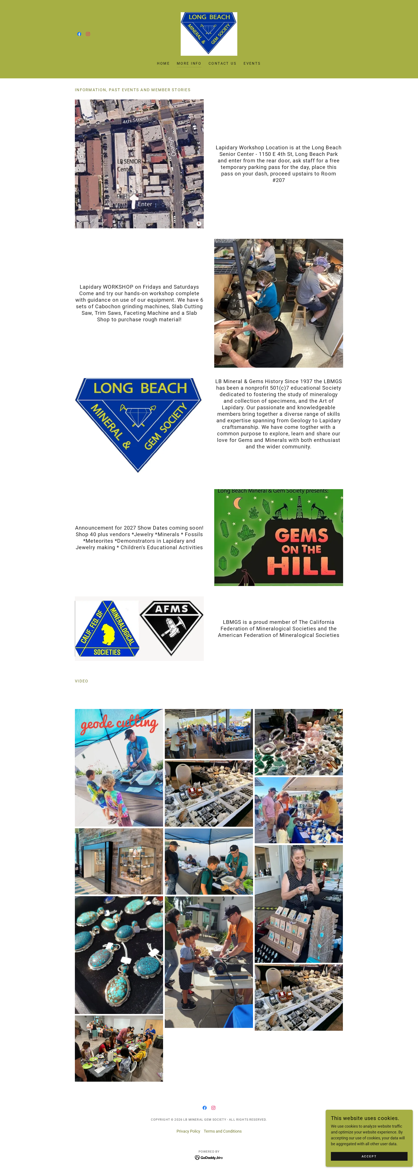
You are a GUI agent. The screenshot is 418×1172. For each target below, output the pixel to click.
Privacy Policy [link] (188, 1131)
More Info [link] (189, 63)
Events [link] (252, 63)
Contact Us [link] (223, 63)
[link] (79, 34)
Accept (369, 1156)
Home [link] (163, 63)
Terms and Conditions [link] (223, 1131)
